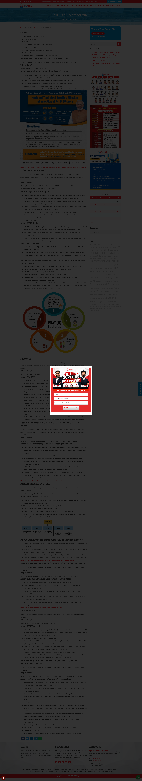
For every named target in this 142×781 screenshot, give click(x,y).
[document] (71, 390)
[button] (89, 368)
